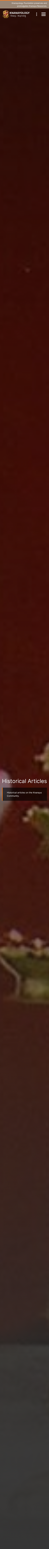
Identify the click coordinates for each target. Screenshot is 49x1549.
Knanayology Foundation (23, 3)
